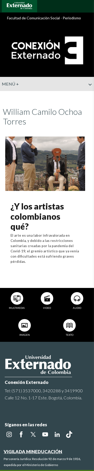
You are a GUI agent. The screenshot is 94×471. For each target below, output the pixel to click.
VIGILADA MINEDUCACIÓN (33, 451)
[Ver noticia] (45, 163)
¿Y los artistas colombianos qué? (37, 216)
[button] (88, 95)
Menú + (10, 83)
